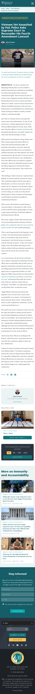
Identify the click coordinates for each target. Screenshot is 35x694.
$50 (14, 453)
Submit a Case (18, 635)
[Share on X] (7, 374)
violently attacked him (23, 129)
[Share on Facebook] (11, 374)
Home (3, 8)
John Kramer (10, 42)
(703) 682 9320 (18, 672)
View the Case (17, 438)
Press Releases (15, 8)
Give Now (17, 457)
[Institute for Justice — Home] (7, 3)
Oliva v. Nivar (8, 433)
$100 (19, 453)
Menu (6, 623)
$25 (9, 453)
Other (25, 453)
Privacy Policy (17, 690)
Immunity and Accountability (10, 10)
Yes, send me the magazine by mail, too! (18, 604)
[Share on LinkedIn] (15, 374)
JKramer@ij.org (10, 44)
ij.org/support (27, 77)
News (7, 8)
